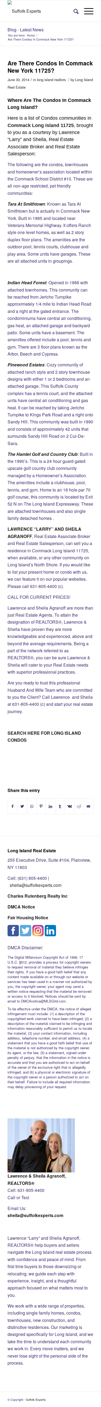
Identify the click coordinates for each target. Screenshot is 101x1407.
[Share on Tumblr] (60, 806)
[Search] (73, 11)
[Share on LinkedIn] (50, 806)
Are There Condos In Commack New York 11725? (50, 66)
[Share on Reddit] (78, 806)
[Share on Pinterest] (41, 806)
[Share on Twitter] (22, 806)
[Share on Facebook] (12, 806)
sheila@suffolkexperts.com (35, 885)
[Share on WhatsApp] (31, 806)
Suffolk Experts (36, 1399)
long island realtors (51, 79)
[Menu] (86, 11)
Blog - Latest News (26, 29)
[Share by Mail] (88, 806)
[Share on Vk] (69, 806)
